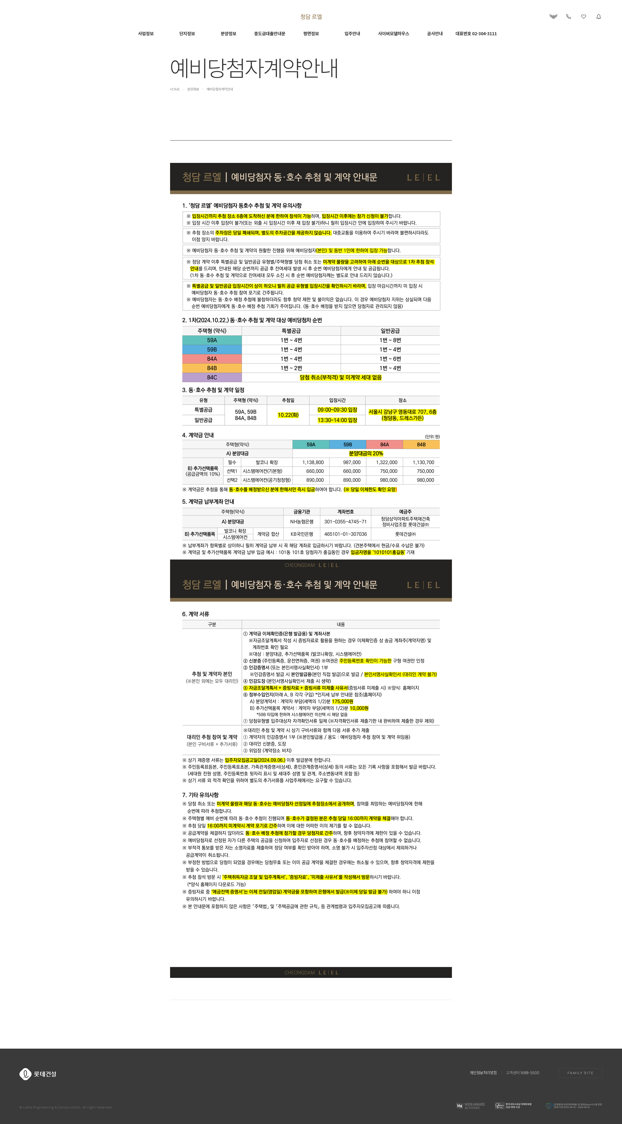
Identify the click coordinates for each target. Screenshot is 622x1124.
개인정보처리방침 (483, 1072)
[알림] (599, 16)
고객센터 (522, 1072)
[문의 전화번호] (568, 16)
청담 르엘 (311, 16)
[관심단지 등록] (583, 16)
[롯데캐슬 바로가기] (553, 16)
